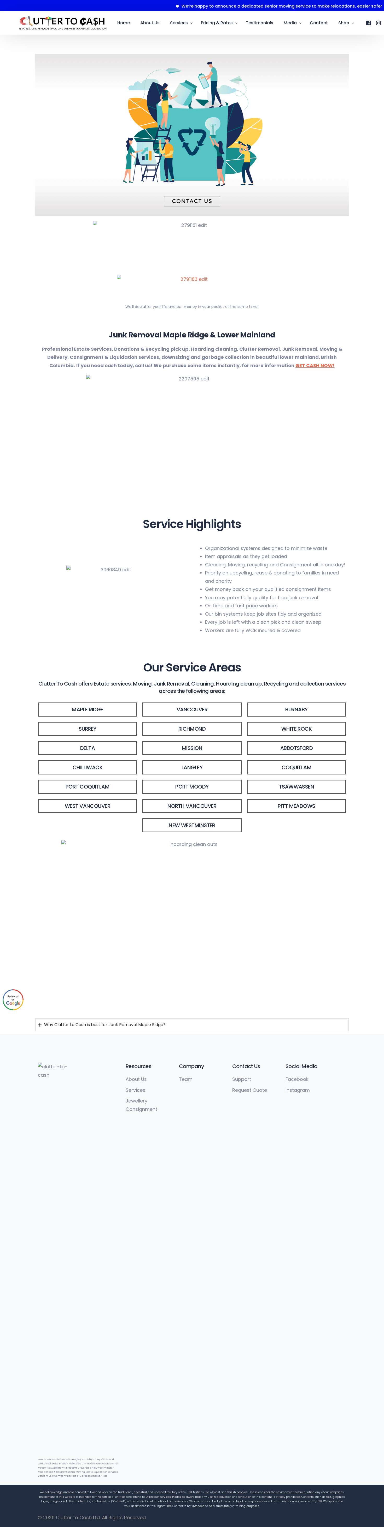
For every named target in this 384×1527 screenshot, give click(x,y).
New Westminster (103, 1467)
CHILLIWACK (88, 767)
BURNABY (296, 709)
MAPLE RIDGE (87, 709)
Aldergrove (60, 1472)
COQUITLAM (296, 767)
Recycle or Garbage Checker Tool (87, 1475)
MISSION (192, 748)
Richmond (107, 1459)
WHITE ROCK (296, 728)
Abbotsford (75, 1463)
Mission (63, 1463)
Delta (55, 1463)
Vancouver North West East (54, 1459)
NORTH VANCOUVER (192, 806)
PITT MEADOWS (296, 806)
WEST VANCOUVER (87, 806)
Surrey (96, 1459)
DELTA (87, 748)
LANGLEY (192, 767)
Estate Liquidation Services (101, 1472)
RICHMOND (192, 728)
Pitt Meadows (69, 1467)
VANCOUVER (192, 709)
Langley (76, 1459)
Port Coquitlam (104, 1463)
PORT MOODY (192, 786)
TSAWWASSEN (296, 786)
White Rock (44, 1463)
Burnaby (87, 1459)
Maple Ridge (45, 1472)
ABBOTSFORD (296, 748)
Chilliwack (88, 1463)
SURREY (87, 728)
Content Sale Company (52, 1475)
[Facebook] (369, 23)
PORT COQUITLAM (87, 786)
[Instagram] (378, 23)
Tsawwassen (53, 1467)
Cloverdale (85, 1467)
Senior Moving (76, 1472)
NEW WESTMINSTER (192, 825)
